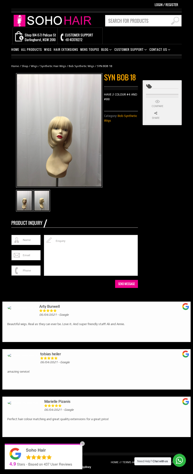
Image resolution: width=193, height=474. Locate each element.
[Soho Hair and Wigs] (54, 20)
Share (156, 117)
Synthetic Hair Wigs (53, 66)
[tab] (29, 223)
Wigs (34, 66)
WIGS (48, 49)
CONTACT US (157, 50)
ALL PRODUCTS (31, 49)
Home (15, 66)
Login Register (166, 4)
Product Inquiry (26, 223)
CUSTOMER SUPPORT (128, 50)
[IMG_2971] (41, 200)
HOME (15, 49)
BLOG (104, 50)
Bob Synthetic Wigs (81, 66)
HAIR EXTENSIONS (66, 49)
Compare (157, 106)
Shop (25, 66)
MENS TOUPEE (89, 49)
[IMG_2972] (24, 200)
